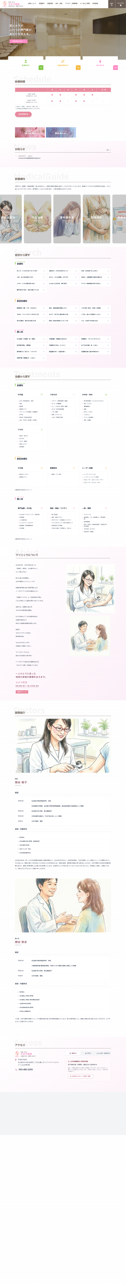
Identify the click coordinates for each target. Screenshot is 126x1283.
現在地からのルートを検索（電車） (81, 1076)
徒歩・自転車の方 (105, 1053)
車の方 (89, 1053)
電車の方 (74, 1053)
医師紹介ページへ (22, 692)
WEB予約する (23, 114)
